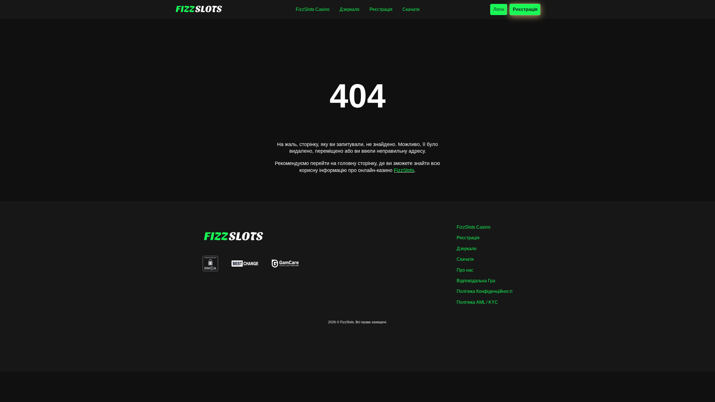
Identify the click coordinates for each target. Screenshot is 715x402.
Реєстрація (525, 9)
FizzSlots (404, 170)
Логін (498, 9)
